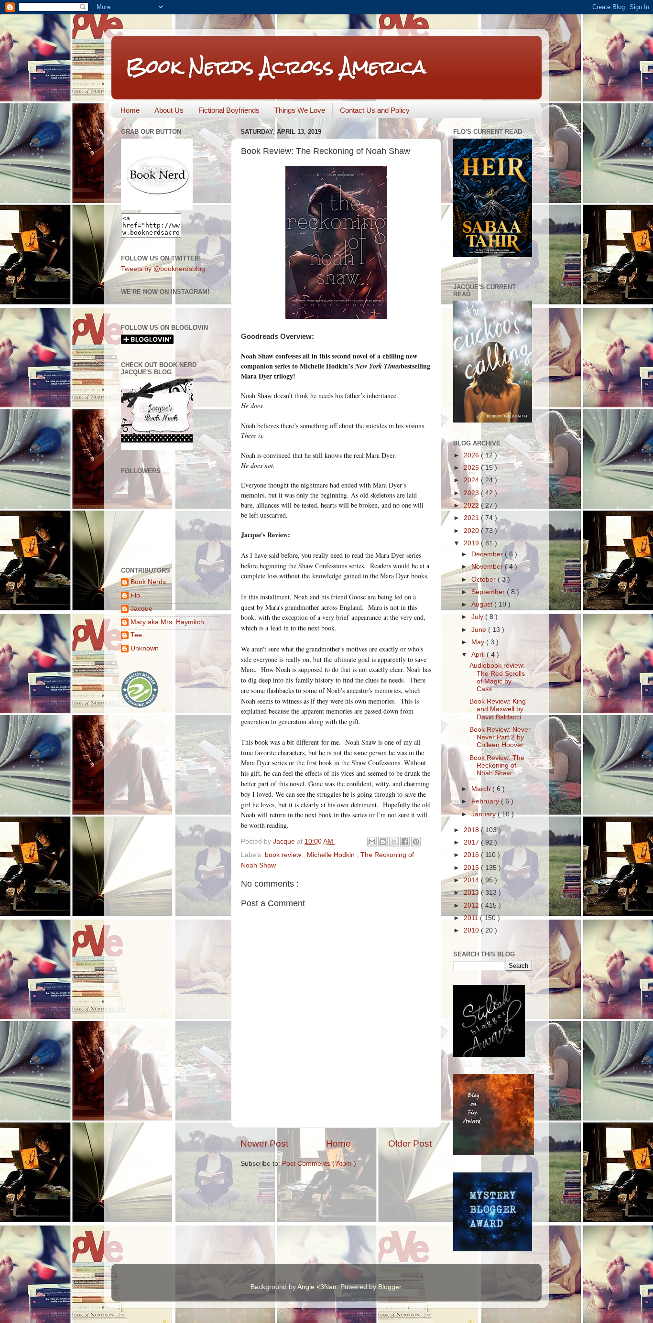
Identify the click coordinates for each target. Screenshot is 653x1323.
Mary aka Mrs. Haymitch (167, 622)
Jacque (141, 608)
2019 (472, 543)
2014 (472, 880)
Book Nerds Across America (276, 66)
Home (130, 110)
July (478, 616)
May (478, 642)
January (484, 814)
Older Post (410, 1144)
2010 (472, 930)
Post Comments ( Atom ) (319, 1163)
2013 (472, 892)
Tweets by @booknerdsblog (163, 268)
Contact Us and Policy (375, 110)
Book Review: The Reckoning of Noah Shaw (496, 765)
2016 (472, 854)
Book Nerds (148, 582)
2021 (472, 517)
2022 (472, 505)
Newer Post (264, 1144)
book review (284, 854)
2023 (472, 493)
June (479, 629)
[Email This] (372, 841)
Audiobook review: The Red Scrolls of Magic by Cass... (497, 677)
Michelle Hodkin (332, 854)
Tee (136, 635)
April (479, 654)
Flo (135, 595)
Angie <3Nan (317, 1286)
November (488, 566)
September (489, 592)
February (486, 801)
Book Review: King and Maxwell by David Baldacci (497, 709)
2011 (472, 918)
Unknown (145, 648)
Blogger (389, 1286)
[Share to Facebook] (405, 841)
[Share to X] (394, 841)
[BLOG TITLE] (157, 208)
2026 (472, 455)
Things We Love (299, 110)
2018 (472, 830)
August (482, 604)
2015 (472, 867)
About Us (169, 110)
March (481, 788)
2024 (472, 480)
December (488, 554)
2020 (472, 530)
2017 (472, 842)
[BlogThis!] (383, 841)
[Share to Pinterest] (416, 841)
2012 (472, 905)
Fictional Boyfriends (229, 110)
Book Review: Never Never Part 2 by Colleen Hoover (500, 737)
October (484, 579)
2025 (472, 467)
